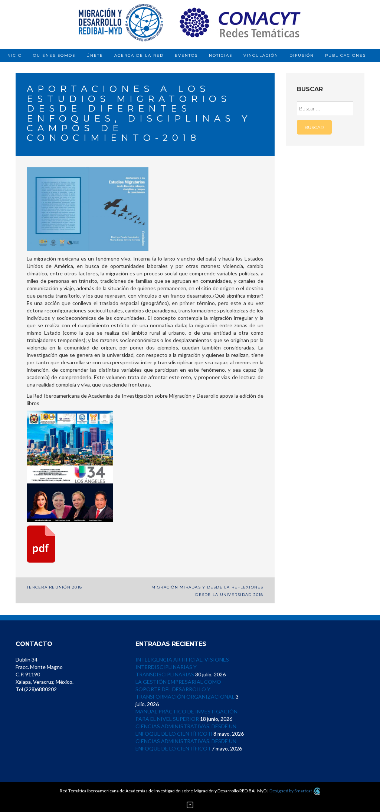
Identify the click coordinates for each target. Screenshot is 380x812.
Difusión (301, 55)
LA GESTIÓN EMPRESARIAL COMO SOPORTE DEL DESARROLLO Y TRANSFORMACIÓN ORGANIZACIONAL (185, 689)
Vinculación (260, 55)
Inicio (14, 55)
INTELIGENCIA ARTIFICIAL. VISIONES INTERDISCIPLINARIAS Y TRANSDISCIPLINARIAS (182, 666)
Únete (94, 55)
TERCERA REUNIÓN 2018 (54, 587)
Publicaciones (345, 55)
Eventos (186, 55)
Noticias (220, 55)
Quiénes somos (54, 55)
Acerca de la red (139, 55)
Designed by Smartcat (291, 790)
